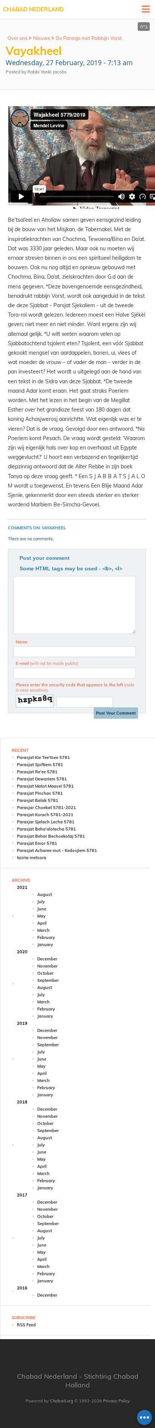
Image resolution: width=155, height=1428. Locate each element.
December (47, 959)
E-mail (47, 663)
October (45, 973)
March (43, 930)
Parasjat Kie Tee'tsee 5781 (43, 757)
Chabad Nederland (33, 9)
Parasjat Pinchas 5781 (40, 793)
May (41, 916)
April (42, 923)
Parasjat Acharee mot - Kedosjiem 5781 (57, 850)
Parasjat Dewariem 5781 (42, 779)
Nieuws (41, 38)
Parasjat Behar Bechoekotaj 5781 (51, 836)
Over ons (17, 38)
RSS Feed (26, 1324)
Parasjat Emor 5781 (37, 843)
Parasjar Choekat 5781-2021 (46, 807)
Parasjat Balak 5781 (37, 800)
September (48, 980)
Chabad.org (61, 1401)
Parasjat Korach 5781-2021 (45, 814)
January (45, 944)
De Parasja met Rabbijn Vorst (89, 38)
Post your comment (45, 558)
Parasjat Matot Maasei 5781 (45, 786)
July (41, 901)
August (44, 894)
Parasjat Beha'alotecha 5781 (46, 829)
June (41, 908)
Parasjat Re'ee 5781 (37, 771)
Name (21, 642)
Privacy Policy (116, 1401)
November (47, 966)
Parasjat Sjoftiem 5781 (40, 764)
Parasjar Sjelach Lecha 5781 (45, 821)
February (46, 937)
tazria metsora (31, 857)
